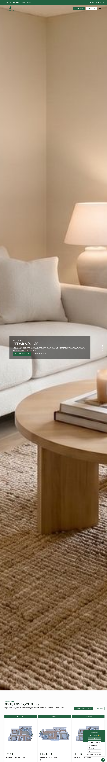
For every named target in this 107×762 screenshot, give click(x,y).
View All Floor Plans (22, 353)
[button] (100, 8)
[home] (10, 8)
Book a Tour (78, 8)
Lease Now (91, 8)
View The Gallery (40, 353)
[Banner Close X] (103, 2)
